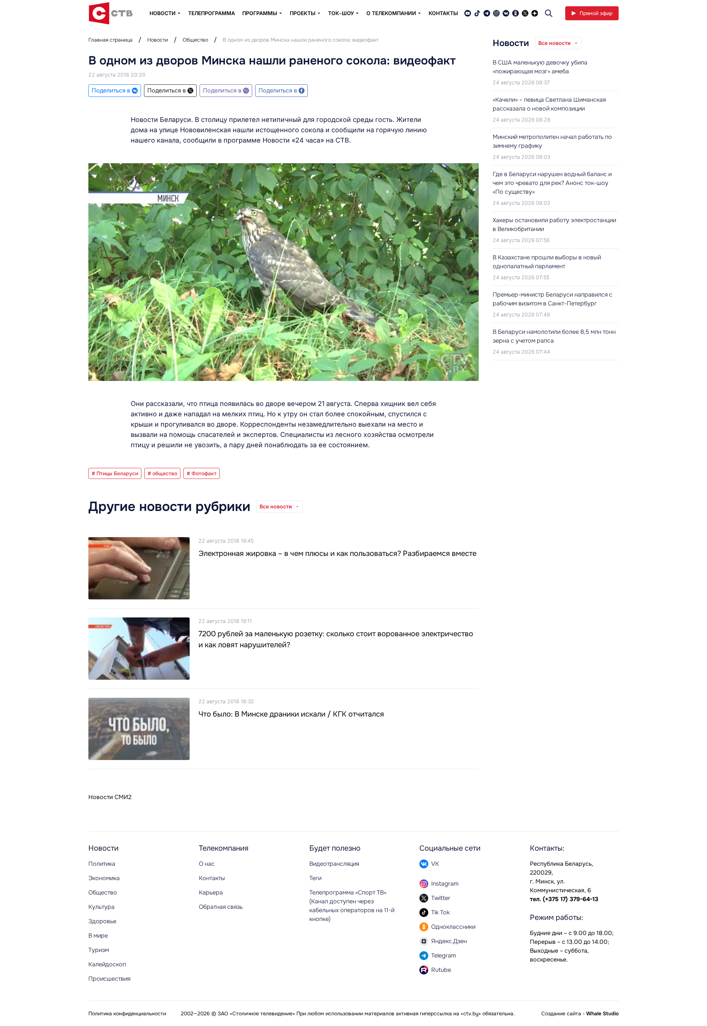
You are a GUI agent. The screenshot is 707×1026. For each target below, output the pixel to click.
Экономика (104, 878)
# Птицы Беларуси (115, 473)
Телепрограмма (211, 13)
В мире (98, 935)
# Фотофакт (202, 473)
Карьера (211, 892)
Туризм (98, 950)
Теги (315, 878)
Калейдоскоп (107, 964)
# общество (162, 473)
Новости (157, 39)
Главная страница (110, 39)
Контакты (443, 13)
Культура (101, 907)
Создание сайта (561, 1013)
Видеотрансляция (334, 864)
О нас (207, 864)
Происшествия (109, 979)
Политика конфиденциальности (127, 1013)
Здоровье (102, 921)
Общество (195, 39)
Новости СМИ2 (109, 797)
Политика (101, 864)
